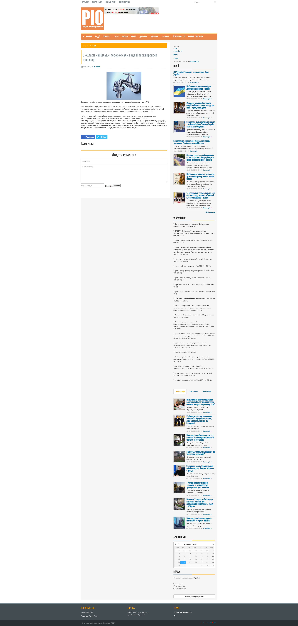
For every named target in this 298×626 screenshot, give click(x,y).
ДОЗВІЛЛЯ (143, 36)
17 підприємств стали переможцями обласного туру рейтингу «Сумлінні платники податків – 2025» (200, 195)
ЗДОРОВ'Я (154, 36)
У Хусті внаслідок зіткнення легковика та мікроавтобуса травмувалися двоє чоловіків (197, 485)
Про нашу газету (110, 2)
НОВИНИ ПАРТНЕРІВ (195, 36)
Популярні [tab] (207, 391)
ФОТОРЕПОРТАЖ (179, 36)
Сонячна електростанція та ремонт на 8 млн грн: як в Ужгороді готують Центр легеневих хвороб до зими (200, 157)
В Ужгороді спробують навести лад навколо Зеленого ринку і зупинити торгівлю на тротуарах (200, 437)
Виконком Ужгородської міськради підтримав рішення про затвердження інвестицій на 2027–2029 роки (200, 503)
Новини (86, 45)
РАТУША (125, 36)
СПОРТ (133, 36)
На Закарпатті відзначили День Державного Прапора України (198, 87)
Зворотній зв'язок (124, 2)
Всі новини (210, 212)
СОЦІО (116, 36)
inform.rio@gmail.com (182, 612)
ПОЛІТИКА (106, 36)
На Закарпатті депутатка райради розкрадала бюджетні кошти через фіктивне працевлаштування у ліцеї (200, 402)
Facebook (90, 137)
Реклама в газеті (97, 2)
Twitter (103, 137)
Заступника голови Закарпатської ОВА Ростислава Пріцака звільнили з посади (200, 468)
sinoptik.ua (194, 61)
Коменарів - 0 (194, 82)
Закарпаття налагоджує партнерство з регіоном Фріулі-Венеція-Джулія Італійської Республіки (200, 124)
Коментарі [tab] (180, 391)
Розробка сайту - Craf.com (208, 623)
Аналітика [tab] (194, 391)
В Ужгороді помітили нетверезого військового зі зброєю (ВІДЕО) (199, 519)
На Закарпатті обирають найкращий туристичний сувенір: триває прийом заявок (200, 176)
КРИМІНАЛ (165, 36)
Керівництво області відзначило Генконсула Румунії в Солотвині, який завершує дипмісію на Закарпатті (199, 420)
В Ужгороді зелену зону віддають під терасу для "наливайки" (200, 452)
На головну (85, 2)
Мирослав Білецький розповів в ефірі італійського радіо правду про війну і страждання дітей (200, 105)
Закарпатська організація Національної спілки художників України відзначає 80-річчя (191, 142)
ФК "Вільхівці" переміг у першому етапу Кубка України (191, 73)
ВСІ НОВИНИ (87, 36)
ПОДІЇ (97, 36)
